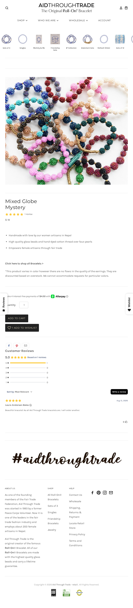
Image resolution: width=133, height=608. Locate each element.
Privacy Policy (77, 534)
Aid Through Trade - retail (65, 584)
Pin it (16, 345)
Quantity (10, 304)
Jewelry (52, 529)
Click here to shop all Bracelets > (24, 263)
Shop (21, 20)
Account (104, 20)
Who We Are (47, 20)
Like (9, 345)
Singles (52, 512)
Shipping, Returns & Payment (75, 512)
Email (25, 345)
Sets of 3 (53, 505)
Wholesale (77, 20)
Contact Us (75, 494)
